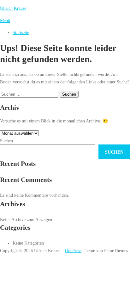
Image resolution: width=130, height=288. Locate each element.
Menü (5, 20)
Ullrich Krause (13, 8)
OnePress (73, 250)
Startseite (21, 32)
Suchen (6, 140)
